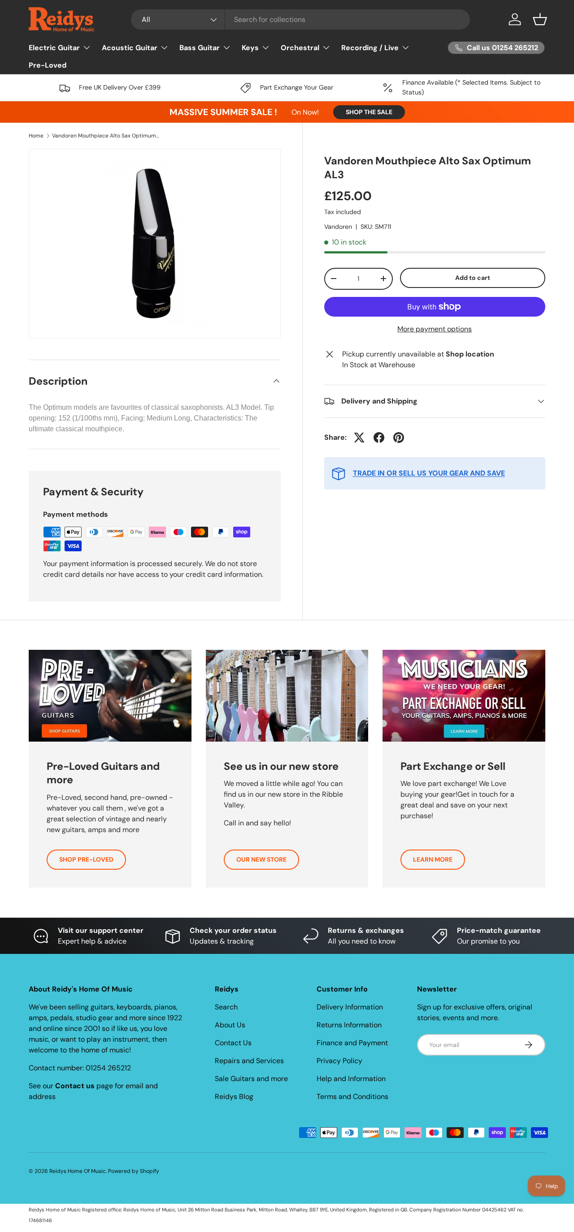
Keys (250, 47)
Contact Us (233, 1042)
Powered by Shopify (133, 1171)
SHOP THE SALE (369, 112)
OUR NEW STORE (261, 859)
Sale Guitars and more (251, 1078)
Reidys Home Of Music (77, 1171)
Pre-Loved (47, 65)
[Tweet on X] (359, 437)
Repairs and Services (249, 1060)
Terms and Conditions (352, 1096)
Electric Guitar (54, 47)
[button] (540, 19)
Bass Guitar (199, 47)
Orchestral (300, 47)
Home (36, 135)
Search (226, 1007)
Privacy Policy (339, 1060)
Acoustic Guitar (129, 47)
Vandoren (338, 227)
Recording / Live (370, 47)
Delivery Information (350, 1007)
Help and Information (351, 1078)
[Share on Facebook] (379, 437)
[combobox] (300, 19)
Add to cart (472, 278)
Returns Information (349, 1025)
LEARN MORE (432, 859)
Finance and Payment (352, 1042)
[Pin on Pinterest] (399, 437)
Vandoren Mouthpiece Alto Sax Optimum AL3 (106, 135)
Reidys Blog (234, 1096)
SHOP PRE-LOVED (86, 859)
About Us (230, 1025)
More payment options (434, 329)
